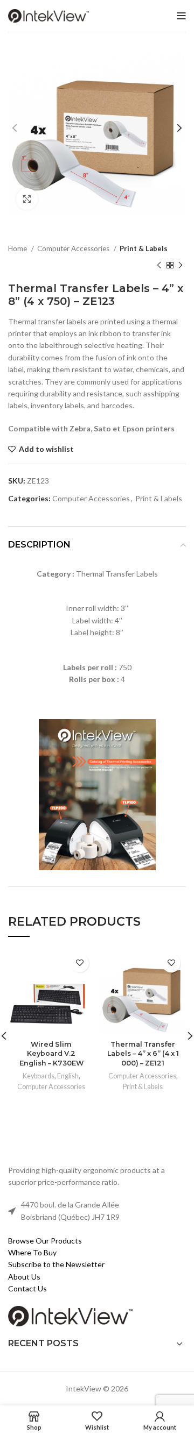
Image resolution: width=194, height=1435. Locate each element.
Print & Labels (144, 248)
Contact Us (27, 1288)
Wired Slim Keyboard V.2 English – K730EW (51, 1053)
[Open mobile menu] (181, 16)
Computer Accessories (74, 248)
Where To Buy (32, 1252)
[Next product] (180, 265)
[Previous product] (159, 265)
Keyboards (38, 1076)
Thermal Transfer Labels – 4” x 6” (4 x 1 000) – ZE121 (143, 1053)
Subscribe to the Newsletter (56, 1264)
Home (18, 248)
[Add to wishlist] (79, 963)
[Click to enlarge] (27, 199)
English (68, 1076)
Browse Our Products (45, 1240)
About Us (24, 1276)
